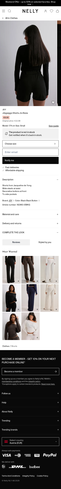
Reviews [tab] (16, 242)
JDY (4, 109)
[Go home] (30, 11)
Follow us (6, 393)
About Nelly (7, 411)
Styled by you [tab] (44, 242)
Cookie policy (42, 476)
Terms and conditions (11, 476)
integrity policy (34, 381)
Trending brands (9, 429)
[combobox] (30, 143)
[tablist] (30, 242)
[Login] (45, 11)
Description (7, 179)
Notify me (9, 160)
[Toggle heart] (53, 102)
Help (4, 402)
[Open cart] (57, 11)
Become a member (13, 371)
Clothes (11, 18)
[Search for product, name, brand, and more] (9, 11)
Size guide (54, 126)
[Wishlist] (51, 11)
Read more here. (48, 384)
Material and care (10, 214)
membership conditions (11, 381)
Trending (6, 420)
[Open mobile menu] (3, 11)
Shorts (14, 346)
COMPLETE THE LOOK (13, 232)
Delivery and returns (11, 223)
